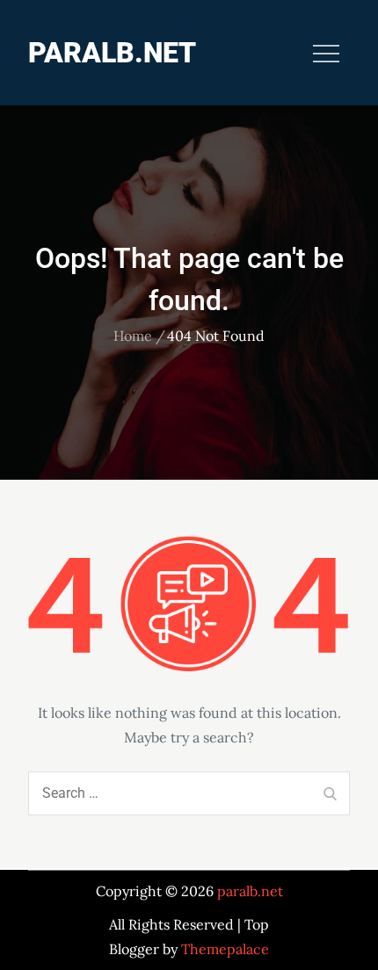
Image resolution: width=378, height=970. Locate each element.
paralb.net (112, 52)
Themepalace (225, 949)
